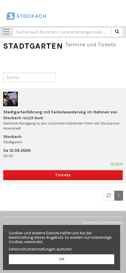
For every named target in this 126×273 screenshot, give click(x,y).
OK (61, 259)
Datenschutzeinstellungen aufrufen (40, 249)
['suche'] (117, 32)
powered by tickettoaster (102, 222)
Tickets (63, 175)
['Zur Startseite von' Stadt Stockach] (31, 16)
